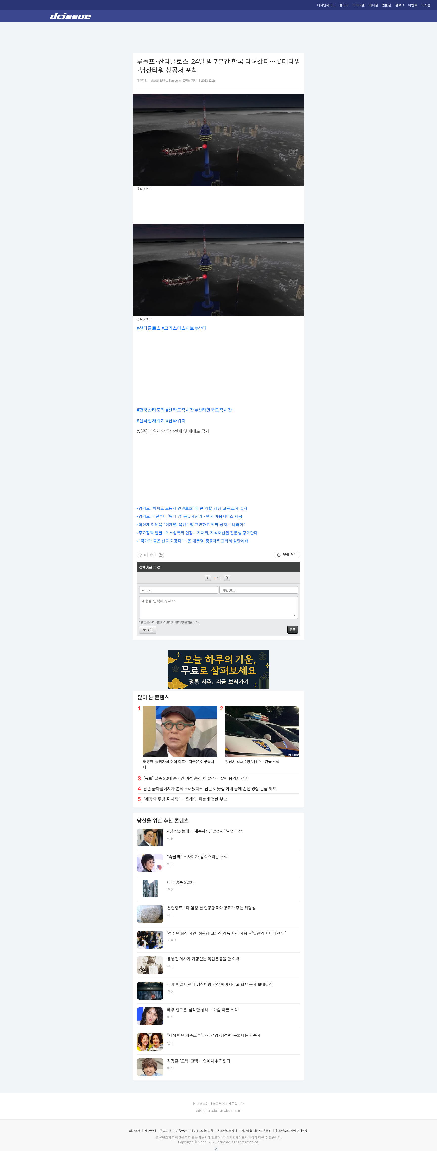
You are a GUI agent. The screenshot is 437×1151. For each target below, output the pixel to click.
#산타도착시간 (180, 410)
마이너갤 (359, 5)
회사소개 (134, 1131)
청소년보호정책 (227, 1131)
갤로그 (399, 5)
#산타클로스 (149, 328)
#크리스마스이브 (178, 328)
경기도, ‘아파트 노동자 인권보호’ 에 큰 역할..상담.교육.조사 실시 (193, 508)
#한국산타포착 (151, 410)
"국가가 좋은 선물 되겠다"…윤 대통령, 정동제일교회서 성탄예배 (193, 541)
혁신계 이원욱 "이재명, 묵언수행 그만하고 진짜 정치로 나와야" (192, 524)
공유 (161, 555)
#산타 (200, 328)
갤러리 (343, 5)
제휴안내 (150, 1131)
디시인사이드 (326, 5)
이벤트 (412, 5)
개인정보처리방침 (202, 1131)
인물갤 (386, 5)
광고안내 (165, 1131)
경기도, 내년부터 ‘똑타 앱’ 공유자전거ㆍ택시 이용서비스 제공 (190, 516)
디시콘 (425, 5)
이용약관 (181, 1131)
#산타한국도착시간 (213, 410)
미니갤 (373, 5)
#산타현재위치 (151, 421)
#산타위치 (176, 421)
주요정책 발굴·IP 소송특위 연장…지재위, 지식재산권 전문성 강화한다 (198, 533)
